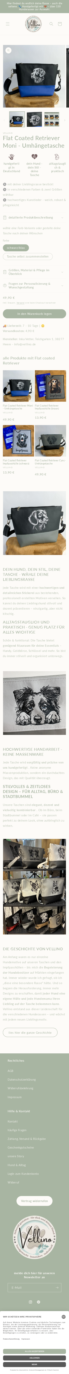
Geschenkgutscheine (21, 1147)
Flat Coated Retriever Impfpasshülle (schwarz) (16, 462)
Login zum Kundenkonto (23, 1173)
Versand (21, 303)
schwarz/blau (16, 247)
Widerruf (13, 1182)
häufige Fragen (17, 1130)
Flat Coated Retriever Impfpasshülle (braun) (47, 407)
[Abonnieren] (57, 1287)
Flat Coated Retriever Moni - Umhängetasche (18, 407)
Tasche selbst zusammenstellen (28, 256)
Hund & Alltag (17, 1165)
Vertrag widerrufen (34, 1201)
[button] (7, 24)
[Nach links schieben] (4, 120)
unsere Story (16, 1156)
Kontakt (13, 1121)
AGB (10, 1070)
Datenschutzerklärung (22, 1079)
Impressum (15, 1097)
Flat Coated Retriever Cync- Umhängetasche (50, 462)
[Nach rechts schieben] (65, 120)
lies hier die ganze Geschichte (30, 1032)
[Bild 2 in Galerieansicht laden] (34, 119)
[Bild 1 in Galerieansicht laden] (17, 119)
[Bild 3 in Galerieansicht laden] (51, 119)
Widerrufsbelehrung (20, 1088)
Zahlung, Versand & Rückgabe (27, 1138)
